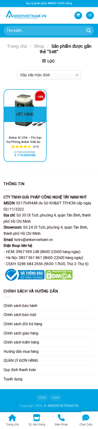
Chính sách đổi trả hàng (23, 324)
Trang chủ (17, 46)
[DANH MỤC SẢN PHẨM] (90, 15)
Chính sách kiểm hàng (21, 342)
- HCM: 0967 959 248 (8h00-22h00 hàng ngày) (42, 252)
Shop (39, 46)
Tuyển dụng (13, 379)
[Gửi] (88, 30)
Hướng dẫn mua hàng (21, 351)
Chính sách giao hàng (21, 333)
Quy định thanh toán (20, 370)
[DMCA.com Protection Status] (59, 274)
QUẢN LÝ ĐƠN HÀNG (21, 360)
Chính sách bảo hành (20, 305)
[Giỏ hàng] (78, 15)
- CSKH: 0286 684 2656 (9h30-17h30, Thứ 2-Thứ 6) (46, 264)
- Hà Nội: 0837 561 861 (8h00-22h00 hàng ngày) (43, 257)
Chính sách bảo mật (20, 314)
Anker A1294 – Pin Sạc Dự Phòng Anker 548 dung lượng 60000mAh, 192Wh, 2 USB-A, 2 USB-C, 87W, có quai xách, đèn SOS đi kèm (25, 140)
